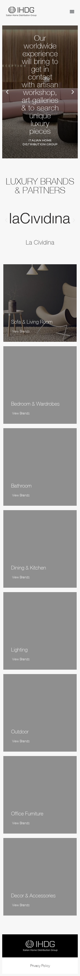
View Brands (21, 331)
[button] (72, 11)
